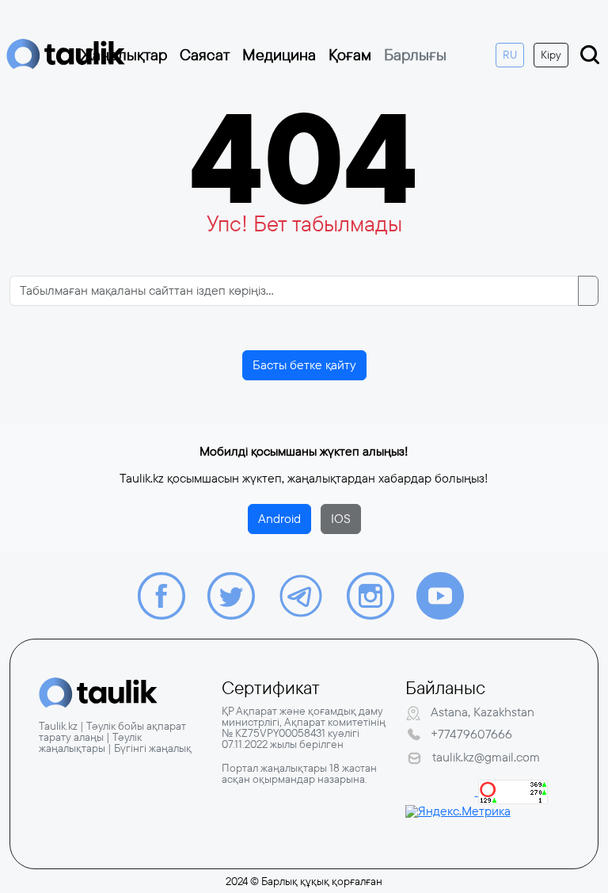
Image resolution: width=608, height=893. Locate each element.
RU (510, 55)
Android (279, 518)
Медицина (279, 54)
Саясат (205, 54)
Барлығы (415, 54)
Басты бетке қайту (304, 365)
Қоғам (350, 54)
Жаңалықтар (124, 54)
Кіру (551, 55)
